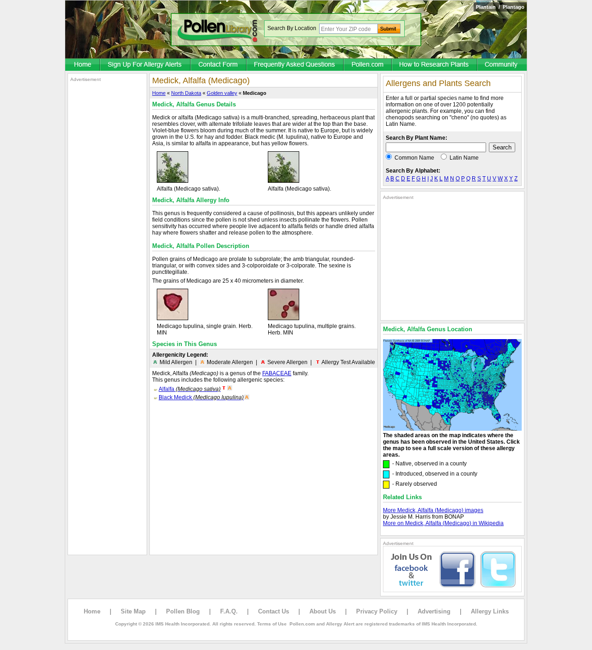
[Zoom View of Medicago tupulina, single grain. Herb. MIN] (172, 318)
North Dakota (186, 93)
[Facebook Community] (502, 65)
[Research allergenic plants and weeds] (82, 65)
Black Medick (201, 397)
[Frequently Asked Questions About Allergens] (295, 65)
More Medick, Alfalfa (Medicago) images (433, 510)
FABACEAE (276, 373)
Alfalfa (190, 389)
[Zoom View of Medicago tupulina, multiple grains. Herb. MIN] (283, 318)
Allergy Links (490, 611)
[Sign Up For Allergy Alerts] (145, 65)
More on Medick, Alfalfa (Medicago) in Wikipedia (443, 523)
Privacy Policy (376, 611)
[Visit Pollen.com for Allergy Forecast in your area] (368, 65)
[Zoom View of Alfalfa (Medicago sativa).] (172, 181)
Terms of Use (272, 623)
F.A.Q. (229, 611)
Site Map (133, 611)
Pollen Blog (183, 611)
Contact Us (273, 611)
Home (159, 93)
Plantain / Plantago (500, 7)
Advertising (434, 611)
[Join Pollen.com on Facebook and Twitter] (452, 590)
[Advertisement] (107, 221)
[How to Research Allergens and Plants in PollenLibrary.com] (435, 65)
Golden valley (222, 93)
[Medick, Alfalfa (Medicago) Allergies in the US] (452, 429)
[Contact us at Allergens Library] (219, 65)
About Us (322, 611)
